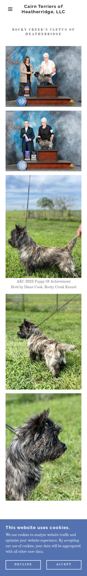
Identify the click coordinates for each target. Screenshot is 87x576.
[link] (43, 9)
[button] (7, 9)
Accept (64, 564)
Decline (23, 564)
